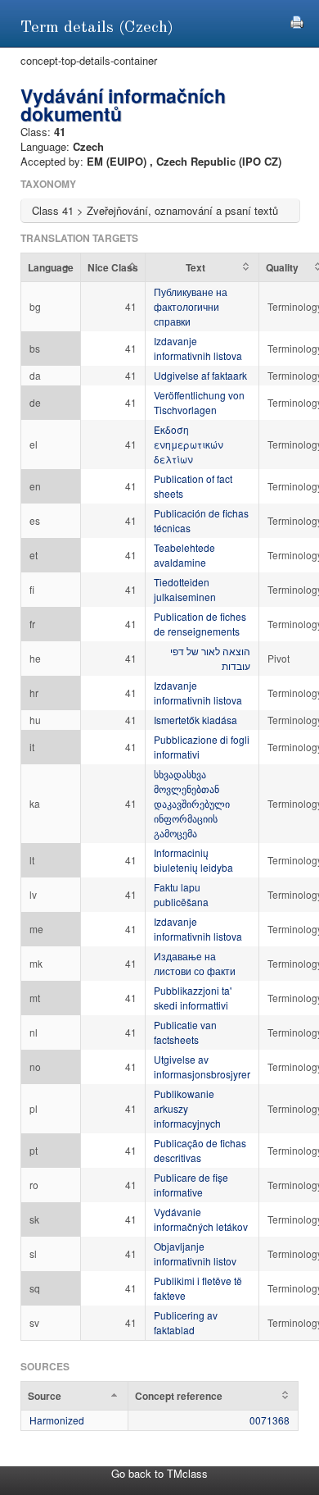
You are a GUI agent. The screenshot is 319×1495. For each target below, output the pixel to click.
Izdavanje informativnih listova (198, 348)
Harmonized (56, 1420)
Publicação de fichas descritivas (200, 1150)
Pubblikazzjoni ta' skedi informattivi (192, 997)
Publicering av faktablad (186, 1322)
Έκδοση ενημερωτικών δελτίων (188, 444)
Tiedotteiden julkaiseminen (185, 589)
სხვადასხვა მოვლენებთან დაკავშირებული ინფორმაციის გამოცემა (192, 803)
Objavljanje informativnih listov (195, 1253)
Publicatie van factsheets (185, 1032)
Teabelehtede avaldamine (184, 554)
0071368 (269, 1420)
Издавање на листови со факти (195, 963)
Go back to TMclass (159, 1473)
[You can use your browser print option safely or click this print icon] (296, 20)
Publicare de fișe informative (191, 1184)
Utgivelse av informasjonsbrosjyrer (202, 1066)
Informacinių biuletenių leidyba (193, 859)
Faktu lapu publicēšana (181, 894)
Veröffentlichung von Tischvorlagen (199, 402)
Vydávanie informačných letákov (201, 1219)
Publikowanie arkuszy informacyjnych (187, 1108)
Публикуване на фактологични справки (190, 306)
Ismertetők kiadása (195, 720)
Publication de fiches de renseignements (200, 623)
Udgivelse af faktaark (200, 375)
